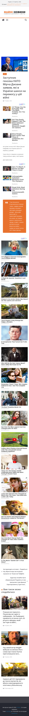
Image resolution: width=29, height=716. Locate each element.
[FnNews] (3, 20)
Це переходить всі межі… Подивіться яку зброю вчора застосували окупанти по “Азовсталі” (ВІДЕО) (15, 571)
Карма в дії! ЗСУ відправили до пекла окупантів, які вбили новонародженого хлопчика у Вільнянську (14, 682)
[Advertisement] (14, 37)
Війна (5, 74)
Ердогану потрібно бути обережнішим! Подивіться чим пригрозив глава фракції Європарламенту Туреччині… (15, 581)
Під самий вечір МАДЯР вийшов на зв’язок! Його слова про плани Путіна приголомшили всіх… (12, 651)
